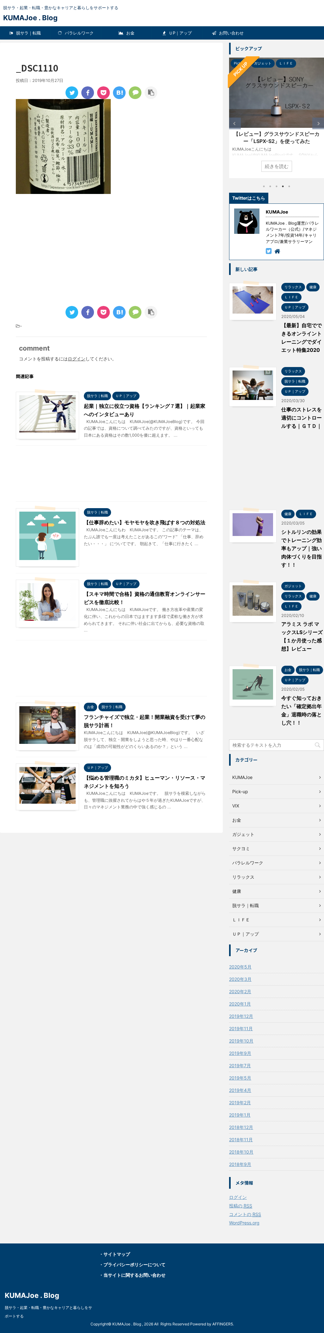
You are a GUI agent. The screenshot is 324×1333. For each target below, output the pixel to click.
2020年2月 (240, 991)
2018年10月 (241, 1152)
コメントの (245, 1214)
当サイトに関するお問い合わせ (134, 1275)
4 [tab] (283, 186)
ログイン (76, 358)
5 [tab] (289, 186)
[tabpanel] (276, 118)
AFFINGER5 (222, 1324)
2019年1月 (240, 1115)
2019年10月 (241, 1040)
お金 (129, 32)
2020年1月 (240, 1003)
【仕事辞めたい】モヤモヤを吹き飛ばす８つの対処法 (144, 522)
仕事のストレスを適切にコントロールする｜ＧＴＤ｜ (301, 417)
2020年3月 (240, 979)
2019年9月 (240, 1053)
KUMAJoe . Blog (30, 18)
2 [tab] (270, 186)
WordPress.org (244, 1222)
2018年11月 (241, 1139)
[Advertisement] (69, 251)
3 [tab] (276, 186)
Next (318, 123)
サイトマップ (116, 1254)
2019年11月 (241, 1028)
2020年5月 (240, 966)
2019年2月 (240, 1102)
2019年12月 (241, 1016)
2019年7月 (240, 1065)
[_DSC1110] (119, 92)
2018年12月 (241, 1127)
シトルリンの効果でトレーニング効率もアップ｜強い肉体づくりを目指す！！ (301, 548)
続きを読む (277, 166)
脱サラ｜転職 (28, 32)
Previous (235, 123)
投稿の (240, 1205)
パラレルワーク (79, 32)
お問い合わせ (231, 32)
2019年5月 (240, 1078)
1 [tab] (264, 186)
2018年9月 (240, 1164)
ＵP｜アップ (179, 32)
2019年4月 (240, 1090)
